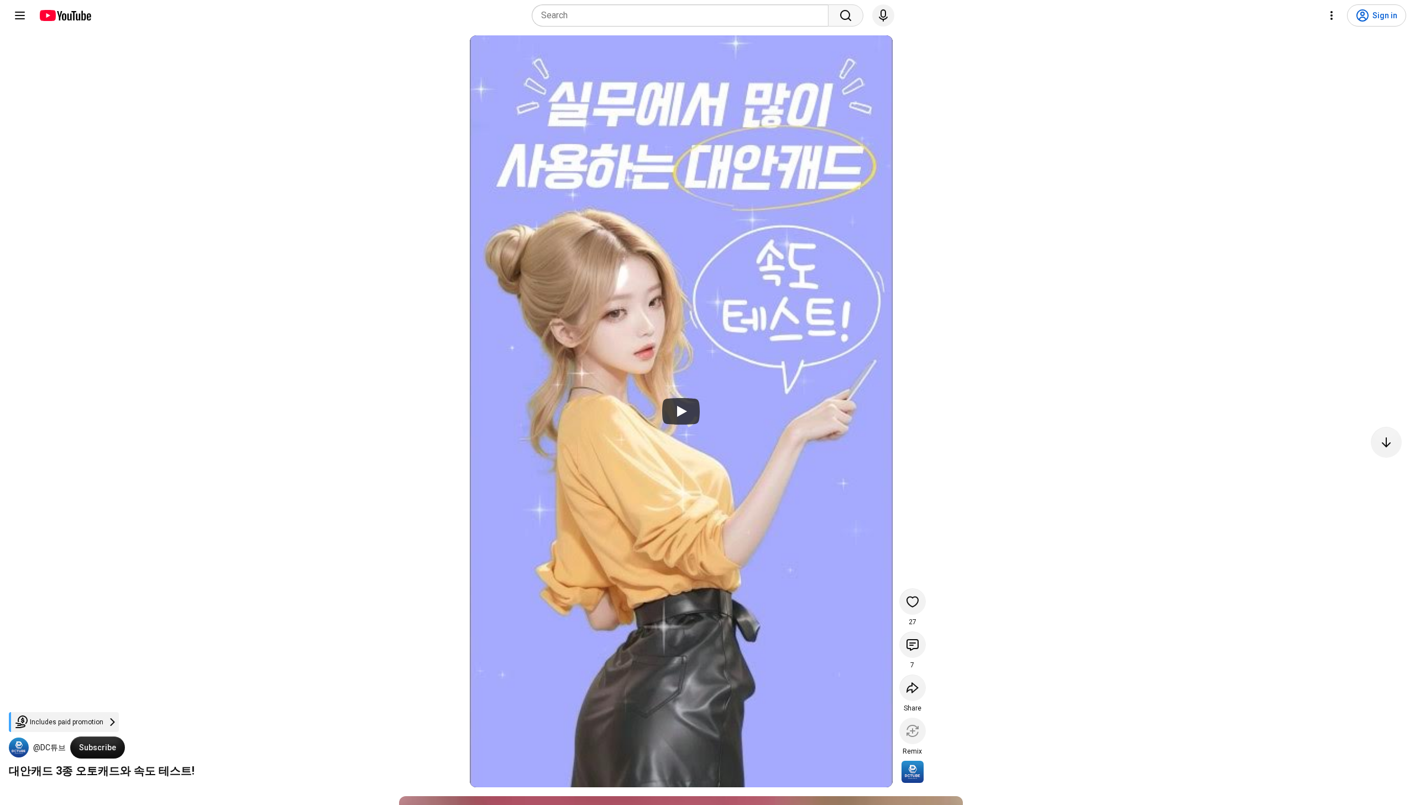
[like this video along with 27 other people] (912, 601)
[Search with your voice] (883, 15)
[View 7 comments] (912, 644)
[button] (19, 747)
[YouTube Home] (65, 15)
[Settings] (1331, 15)
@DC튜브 (49, 747)
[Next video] (1386, 442)
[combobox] (683, 15)
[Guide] (20, 15)
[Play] (681, 411)
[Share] (912, 688)
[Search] (845, 15)
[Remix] (912, 731)
